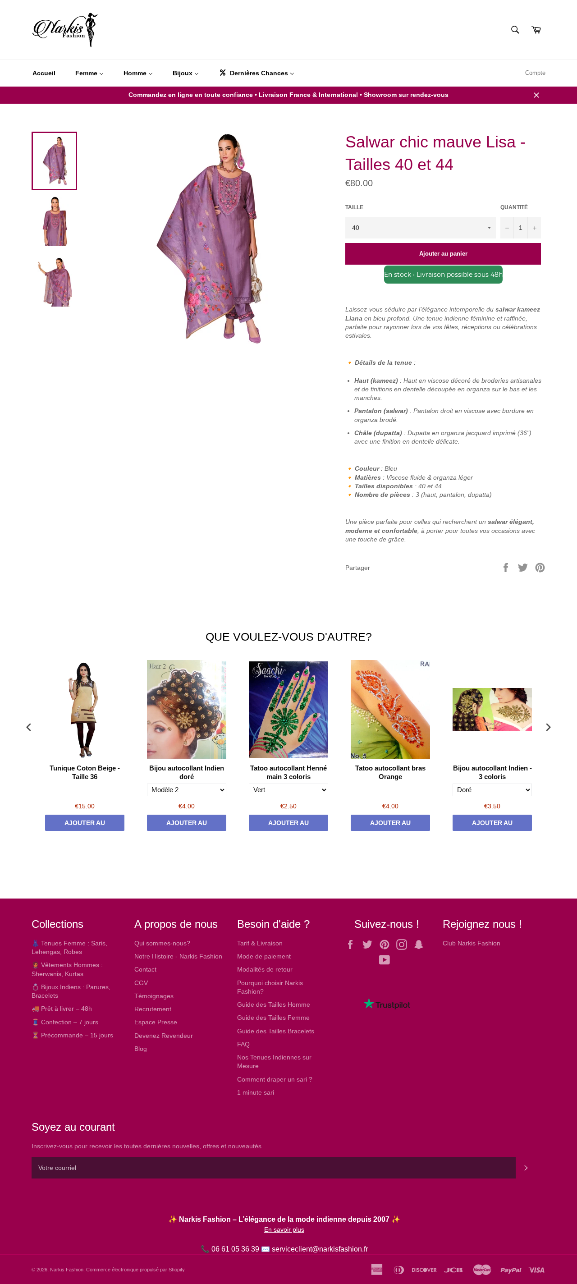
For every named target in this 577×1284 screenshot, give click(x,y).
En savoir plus (284, 1229)
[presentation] (29, 727)
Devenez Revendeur (163, 1035)
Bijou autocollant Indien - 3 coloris (492, 772)
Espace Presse (155, 1022)
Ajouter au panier (84, 825)
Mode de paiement (264, 956)
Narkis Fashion (66, 1269)
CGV (141, 982)
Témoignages (154, 996)
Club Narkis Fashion (471, 943)
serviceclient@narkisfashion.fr (320, 1249)
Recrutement (152, 1009)
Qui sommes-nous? (162, 943)
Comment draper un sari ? (274, 1079)
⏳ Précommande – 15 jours (72, 1035)
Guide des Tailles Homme (273, 1004)
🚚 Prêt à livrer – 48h (62, 1008)
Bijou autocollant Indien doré (186, 772)
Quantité (514, 207)
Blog (140, 1048)
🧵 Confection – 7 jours (65, 1022)
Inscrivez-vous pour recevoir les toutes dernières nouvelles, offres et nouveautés (146, 1146)
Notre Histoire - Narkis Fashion (178, 956)
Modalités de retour (265, 969)
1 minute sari (255, 1092)
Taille (354, 207)
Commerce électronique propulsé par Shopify (135, 1269)
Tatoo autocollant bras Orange (390, 772)
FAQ (243, 1044)
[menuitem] (44, 73)
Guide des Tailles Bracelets (275, 1031)
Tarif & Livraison (260, 943)
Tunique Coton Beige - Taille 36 (85, 772)
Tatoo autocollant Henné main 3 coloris (288, 772)
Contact (145, 969)
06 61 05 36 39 (235, 1249)
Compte (535, 72)
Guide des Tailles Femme (273, 1017)
